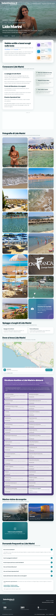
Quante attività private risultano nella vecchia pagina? (15, 575)
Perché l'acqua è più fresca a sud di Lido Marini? (13, 562)
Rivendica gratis (7, 397)
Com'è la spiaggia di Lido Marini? (10, 558)
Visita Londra (51, 614)
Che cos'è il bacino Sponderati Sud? (11, 571)
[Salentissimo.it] (10, 3)
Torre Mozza (7, 49)
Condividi (6, 35)
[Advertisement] (28, 121)
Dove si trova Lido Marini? (9, 549)
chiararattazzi (7, 165)
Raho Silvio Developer (41, 614)
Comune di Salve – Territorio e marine (11, 585)
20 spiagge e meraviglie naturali (48, 3)
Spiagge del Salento (36, 3)
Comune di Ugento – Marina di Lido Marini (11, 586)
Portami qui (49, 369)
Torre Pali (16, 49)
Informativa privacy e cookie (48, 602)
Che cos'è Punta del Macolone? (10, 566)
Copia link (13, 35)
